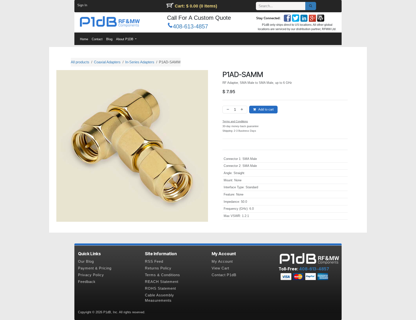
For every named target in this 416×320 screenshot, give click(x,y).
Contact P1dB (224, 275)
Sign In (82, 5)
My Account (222, 261)
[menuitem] (84, 39)
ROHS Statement (160, 288)
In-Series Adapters (139, 62)
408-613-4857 (190, 26)
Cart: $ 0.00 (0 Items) (196, 6)
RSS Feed (154, 261)
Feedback (87, 282)
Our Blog (86, 261)
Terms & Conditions (162, 275)
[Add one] (243, 109)
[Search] (310, 6)
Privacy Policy (91, 275)
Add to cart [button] (266, 109)
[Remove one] (227, 109)
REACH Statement (161, 282)
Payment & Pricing (94, 268)
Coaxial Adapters (107, 62)
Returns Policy (158, 268)
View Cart (220, 268)
